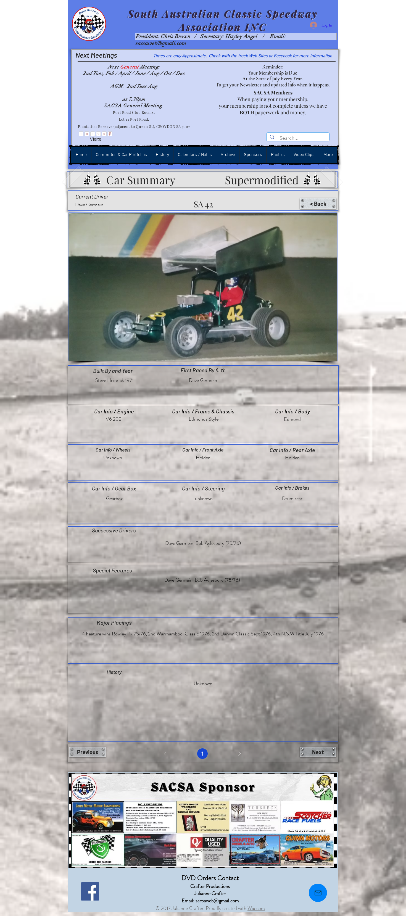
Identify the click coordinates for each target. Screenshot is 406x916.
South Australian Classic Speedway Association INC (223, 20)
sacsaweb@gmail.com (161, 43)
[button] (318, 203)
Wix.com (256, 908)
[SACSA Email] (318, 893)
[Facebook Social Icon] (90, 891)
